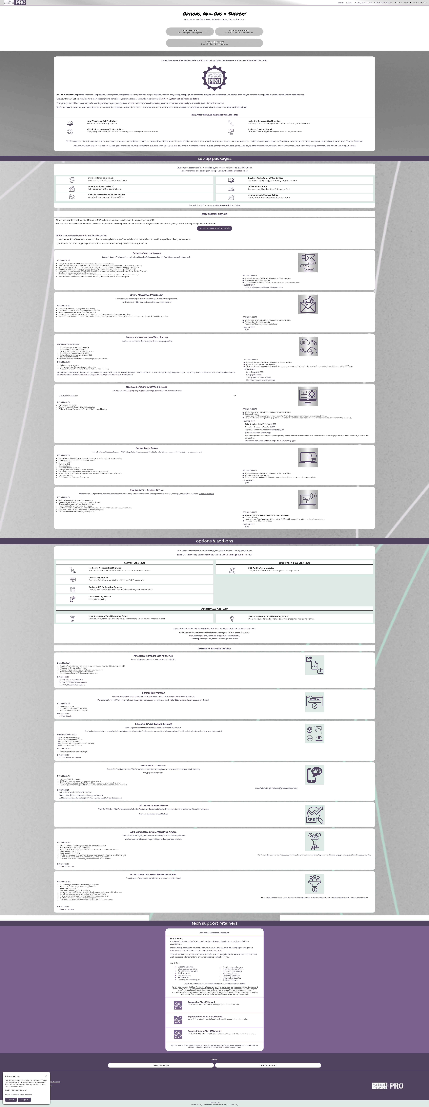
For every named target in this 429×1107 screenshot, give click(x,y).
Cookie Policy (232, 1105)
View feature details (206, 494)
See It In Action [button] (402, 2)
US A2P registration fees (82, 792)
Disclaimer (207, 1105)
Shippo (289, 477)
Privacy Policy (196, 1105)
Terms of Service (219, 1105)
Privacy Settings (214, 1102)
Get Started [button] (419, 2)
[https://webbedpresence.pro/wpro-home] (388, 1086)
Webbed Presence (52, 1082)
